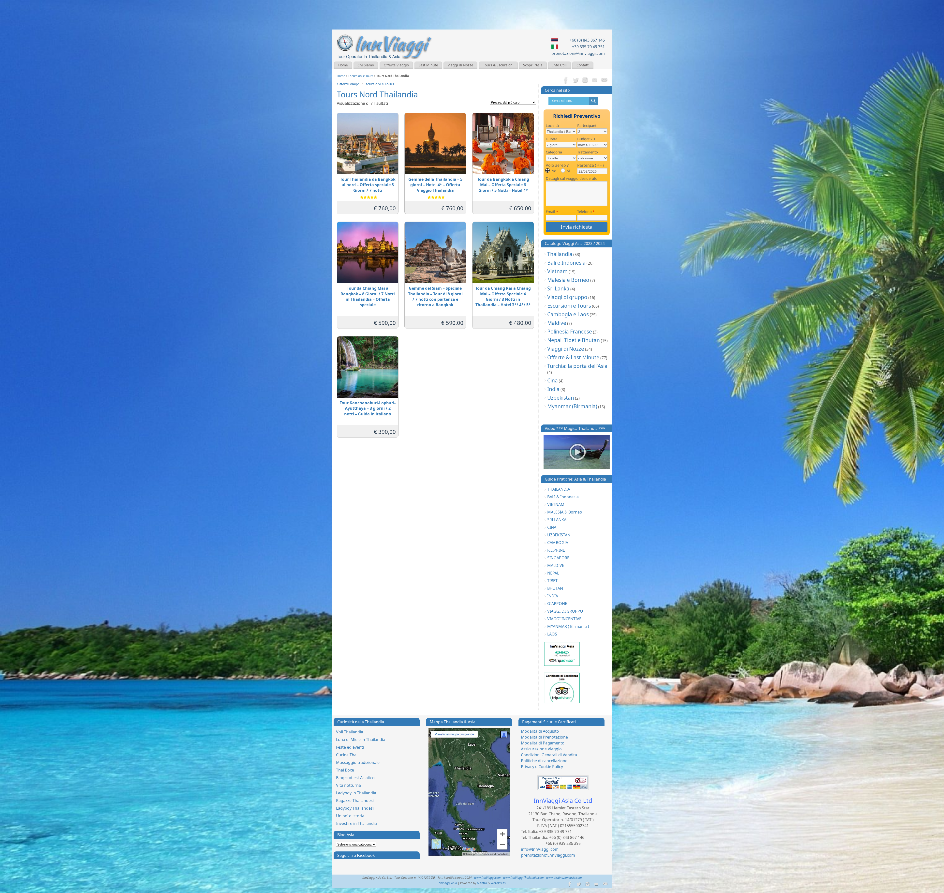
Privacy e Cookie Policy (542, 766)
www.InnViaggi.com (487, 878)
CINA (551, 527)
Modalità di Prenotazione (544, 737)
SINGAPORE (558, 557)
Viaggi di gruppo (567, 297)
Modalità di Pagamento (542, 743)
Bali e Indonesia (566, 262)
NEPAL (553, 573)
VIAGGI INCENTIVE (564, 618)
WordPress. (498, 883)
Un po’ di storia (350, 815)
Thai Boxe (345, 770)
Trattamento (587, 152)
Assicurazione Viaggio (541, 749)
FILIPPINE (556, 550)
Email (552, 211)
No (553, 170)
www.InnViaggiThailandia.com (523, 878)
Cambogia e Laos (568, 314)
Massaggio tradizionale (358, 762)
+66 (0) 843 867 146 (587, 40)
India (553, 389)
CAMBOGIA (557, 542)
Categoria (554, 152)
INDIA (552, 596)
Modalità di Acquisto (540, 731)
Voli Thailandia (349, 732)
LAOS (552, 634)
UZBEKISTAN (558, 535)
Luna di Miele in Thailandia (360, 739)
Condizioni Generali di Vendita (549, 754)
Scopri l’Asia (533, 65)
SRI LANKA (556, 519)
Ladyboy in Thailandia (356, 793)
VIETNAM (555, 504)
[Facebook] (566, 80)
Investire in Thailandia (356, 823)
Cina (552, 380)
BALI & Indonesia (563, 496)
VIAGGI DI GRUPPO (565, 611)
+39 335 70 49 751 (588, 46)
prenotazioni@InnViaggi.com (548, 855)
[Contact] (604, 80)
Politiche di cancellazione (544, 760)
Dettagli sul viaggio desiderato (571, 178)
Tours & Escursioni (498, 65)
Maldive (556, 322)
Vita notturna (348, 785)
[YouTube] (594, 80)
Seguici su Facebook (356, 855)
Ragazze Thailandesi (355, 800)
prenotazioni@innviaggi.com (578, 53)
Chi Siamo (365, 65)
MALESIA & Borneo (564, 512)
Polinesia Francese (569, 331)
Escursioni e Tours (360, 76)
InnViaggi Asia (447, 883)
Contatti (583, 65)
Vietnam (557, 271)
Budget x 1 (586, 138)
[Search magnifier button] (593, 101)
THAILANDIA (558, 489)
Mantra (482, 883)
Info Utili (559, 65)
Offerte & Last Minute (573, 357)
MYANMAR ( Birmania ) (568, 626)
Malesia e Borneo (568, 279)
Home (343, 65)
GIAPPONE (557, 603)
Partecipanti (587, 125)
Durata (551, 138)
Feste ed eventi (350, 747)
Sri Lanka (558, 288)
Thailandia (559, 254)
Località (552, 125)
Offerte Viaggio (396, 65)
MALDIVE (555, 565)
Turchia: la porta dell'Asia (577, 366)
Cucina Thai (346, 754)
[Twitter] (575, 80)
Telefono (586, 211)
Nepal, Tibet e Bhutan (573, 340)
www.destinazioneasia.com (564, 878)
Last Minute (428, 65)
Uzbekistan (560, 397)
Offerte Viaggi (348, 83)
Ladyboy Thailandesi (355, 808)
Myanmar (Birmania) (572, 406)
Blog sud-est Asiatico (355, 777)
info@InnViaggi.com (540, 849)
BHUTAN (555, 588)
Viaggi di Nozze (460, 65)
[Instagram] (585, 80)
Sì (568, 170)
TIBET (552, 580)
